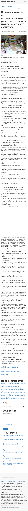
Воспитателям (10, 6)
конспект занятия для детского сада (10, 371)
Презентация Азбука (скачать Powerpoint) (13, 461)
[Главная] (8, 2)
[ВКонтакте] (3, 403)
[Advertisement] (14, 222)
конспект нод (4, 374)
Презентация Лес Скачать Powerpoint (12, 458)
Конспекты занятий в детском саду (11, 8)
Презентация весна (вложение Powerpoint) (13, 446)
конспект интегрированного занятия (10, 373)
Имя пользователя (7, 413)
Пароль (5, 419)
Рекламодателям (11, 481)
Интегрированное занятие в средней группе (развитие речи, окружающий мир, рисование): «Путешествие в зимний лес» (12, 390)
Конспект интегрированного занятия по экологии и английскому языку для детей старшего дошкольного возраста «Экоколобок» (13, 385)
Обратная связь (21, 481)
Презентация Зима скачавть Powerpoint (12, 452)
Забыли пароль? (9, 426)
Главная (3, 6)
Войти (5, 428)
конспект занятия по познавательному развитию (13, 375)
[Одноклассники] (5, 403)
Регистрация (9, 424)
